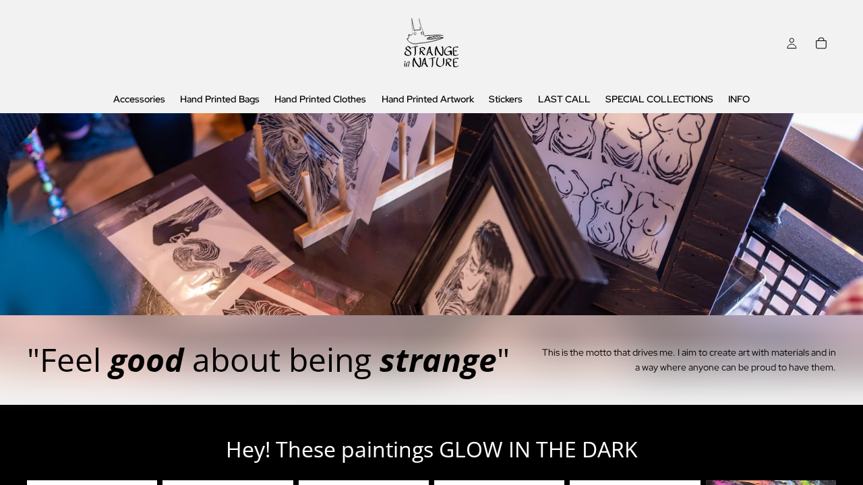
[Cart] (821, 43)
